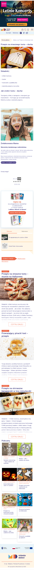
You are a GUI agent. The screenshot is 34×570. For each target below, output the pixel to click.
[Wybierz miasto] (28, 30)
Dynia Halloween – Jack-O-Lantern (9, 484)
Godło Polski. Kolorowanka (16, 246)
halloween (22, 259)
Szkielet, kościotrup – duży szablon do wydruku (9, 461)
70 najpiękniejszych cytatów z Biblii (18, 237)
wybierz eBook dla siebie (17, 212)
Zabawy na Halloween (9, 482)
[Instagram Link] (21, 33)
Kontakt (8, 33)
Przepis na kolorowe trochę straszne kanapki (9, 512)
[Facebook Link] (23, 33)
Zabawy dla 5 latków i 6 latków (9, 457)
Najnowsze (25, 231)
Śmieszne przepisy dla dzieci (9, 508)
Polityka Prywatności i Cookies (21, 564)
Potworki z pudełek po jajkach (24, 536)
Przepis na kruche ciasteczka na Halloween (24, 487)
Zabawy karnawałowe (24, 456)
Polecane (9, 231)
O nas (5, 564)
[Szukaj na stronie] (25, 30)
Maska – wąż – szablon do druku (9, 531)
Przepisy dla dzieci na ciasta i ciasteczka (24, 482)
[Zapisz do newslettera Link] (27, 33)
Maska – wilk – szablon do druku (24, 459)
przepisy (5, 261)
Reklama (15, 33)
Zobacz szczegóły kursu (8, 162)
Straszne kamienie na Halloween (24, 510)
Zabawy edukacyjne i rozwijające (24, 533)
